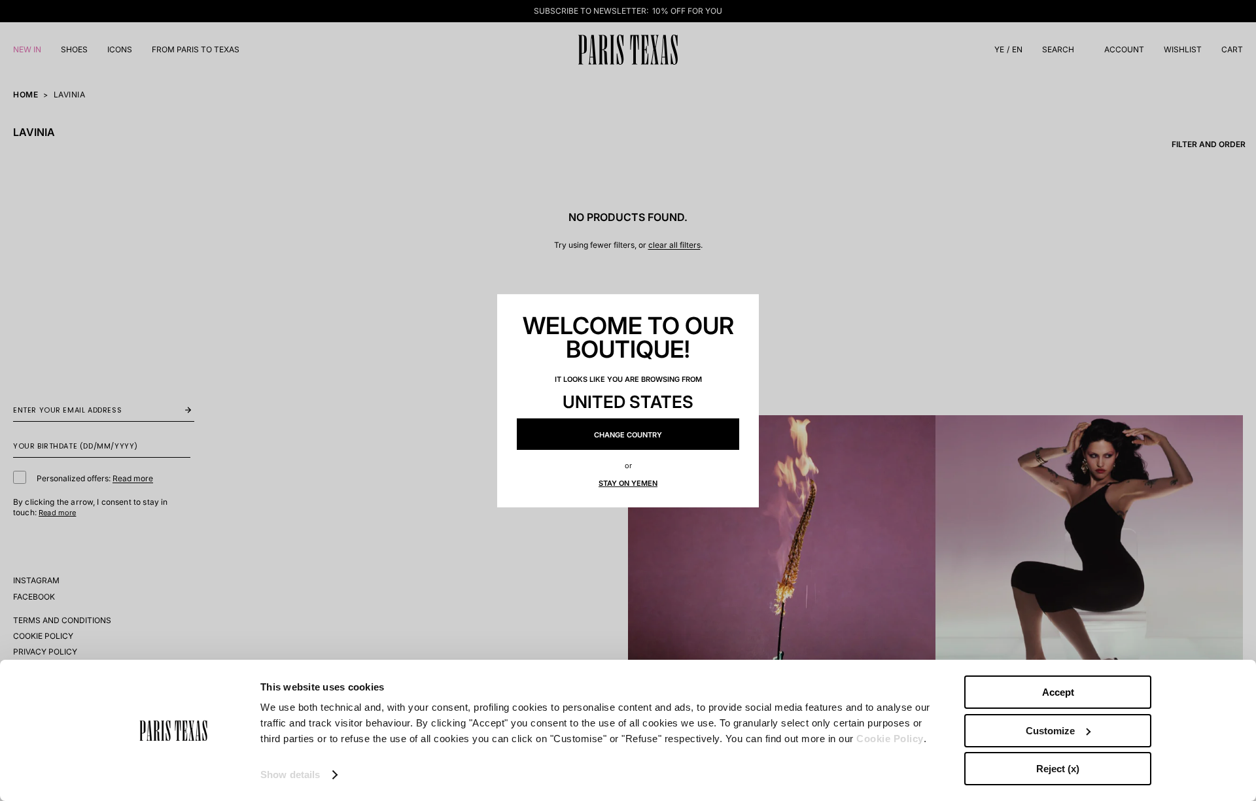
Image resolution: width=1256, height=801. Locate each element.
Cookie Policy (890, 738)
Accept (1058, 692)
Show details (290, 774)
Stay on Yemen (628, 483)
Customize (1050, 730)
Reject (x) (1057, 768)
